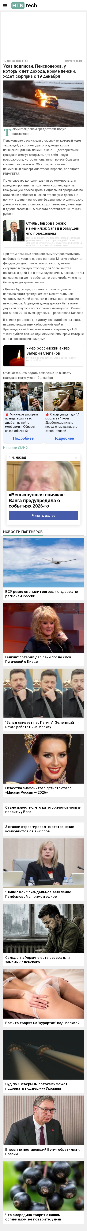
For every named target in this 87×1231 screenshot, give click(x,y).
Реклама (16, 18)
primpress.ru (73, 60)
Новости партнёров (23, 532)
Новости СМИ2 (15, 448)
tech (24, 5)
